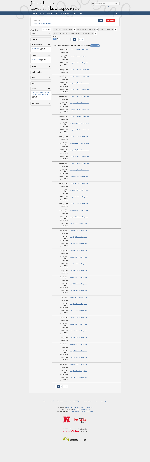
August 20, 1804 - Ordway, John (79, 143)
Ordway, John (36, 59)
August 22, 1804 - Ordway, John (79, 156)
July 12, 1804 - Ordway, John (78, 243)
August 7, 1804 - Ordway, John (79, 203)
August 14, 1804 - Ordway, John (79, 96)
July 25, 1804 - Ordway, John (78, 337)
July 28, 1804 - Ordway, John (78, 357)
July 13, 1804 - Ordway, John (78, 250)
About (116, 13)
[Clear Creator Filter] (44, 59)
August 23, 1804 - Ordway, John (79, 163)
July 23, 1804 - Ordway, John (78, 324)
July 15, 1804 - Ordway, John (78, 264)
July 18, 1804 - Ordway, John (78, 284)
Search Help (36, 23)
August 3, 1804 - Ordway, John (79, 176)
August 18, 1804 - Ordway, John (79, 123)
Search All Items (95, 45)
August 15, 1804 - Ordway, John (79, 103)
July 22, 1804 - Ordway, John (78, 317)
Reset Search (110, 20)
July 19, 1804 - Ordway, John (78, 290)
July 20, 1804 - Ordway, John (78, 304)
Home (35, 13)
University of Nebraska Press (81, 409)
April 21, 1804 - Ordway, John (79, 49)
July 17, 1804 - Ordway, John (78, 277)
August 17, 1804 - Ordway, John (79, 116)
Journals (41, 13)
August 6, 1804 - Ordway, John (79, 197)
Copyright (104, 401)
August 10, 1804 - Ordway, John (79, 69)
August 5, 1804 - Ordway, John (79, 190)
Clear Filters (46, 29)
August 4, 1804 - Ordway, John (79, 183)
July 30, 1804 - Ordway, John (78, 377)
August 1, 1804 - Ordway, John (79, 63)
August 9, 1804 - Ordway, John (79, 217)
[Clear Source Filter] (36, 97)
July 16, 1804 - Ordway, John (78, 270)
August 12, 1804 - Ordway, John (79, 83)
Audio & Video (77, 13)
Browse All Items (46, 23)
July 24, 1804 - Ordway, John (78, 330)
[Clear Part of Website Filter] (44, 49)
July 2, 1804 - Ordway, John (78, 297)
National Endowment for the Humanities (81, 411)
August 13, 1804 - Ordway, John (79, 89)
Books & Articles (52, 13)
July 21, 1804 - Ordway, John (78, 310)
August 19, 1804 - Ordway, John (79, 130)
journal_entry (35, 48)
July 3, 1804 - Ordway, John (78, 371)
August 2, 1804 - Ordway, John (79, 136)
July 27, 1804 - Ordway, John (78, 351)
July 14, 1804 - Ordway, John (78, 257)
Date (58, 39)
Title (55, 39)
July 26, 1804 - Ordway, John (78, 344)
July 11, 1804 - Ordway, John (78, 237)
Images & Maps (65, 13)
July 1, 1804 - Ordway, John (78, 223)
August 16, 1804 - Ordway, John (79, 109)
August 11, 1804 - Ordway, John (79, 76)
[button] (74, 29)
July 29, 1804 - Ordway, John (78, 364)
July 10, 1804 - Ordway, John (78, 230)
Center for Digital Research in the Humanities (79, 407)
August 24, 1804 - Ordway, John (79, 170)
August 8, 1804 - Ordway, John (79, 210)
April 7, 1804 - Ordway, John (78, 56)
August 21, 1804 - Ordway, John (79, 150)
